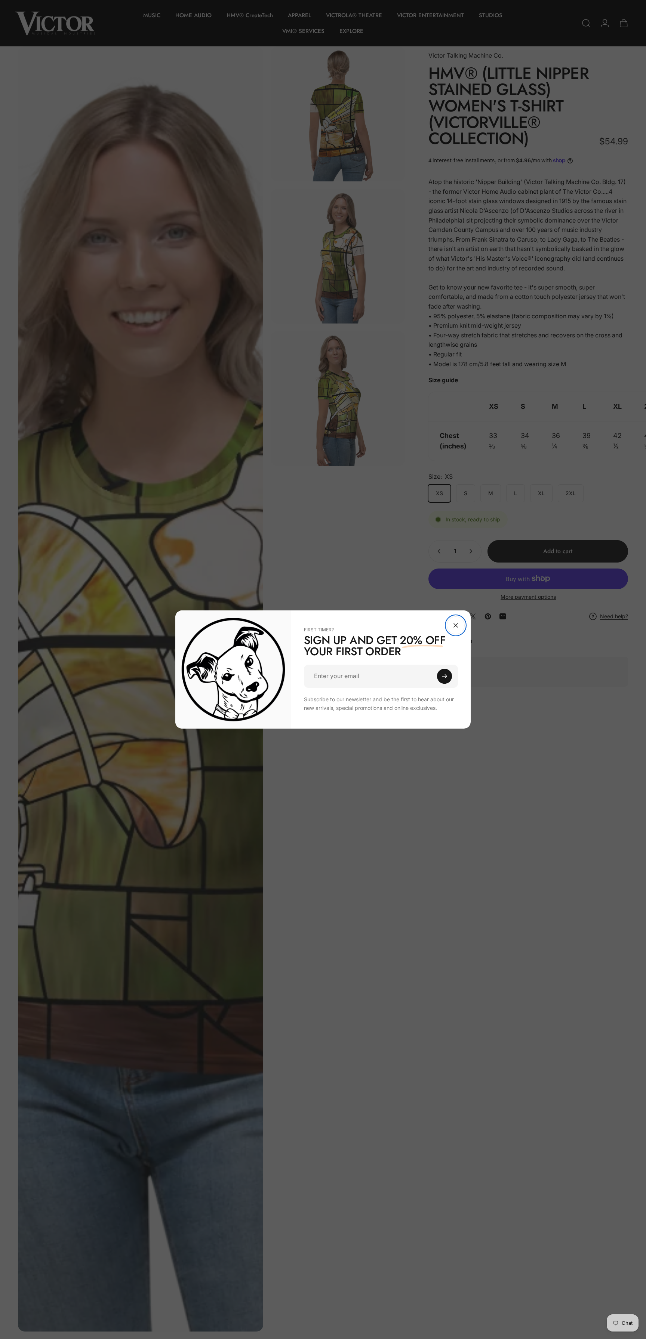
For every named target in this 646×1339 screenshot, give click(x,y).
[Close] (456, 625)
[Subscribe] (444, 676)
